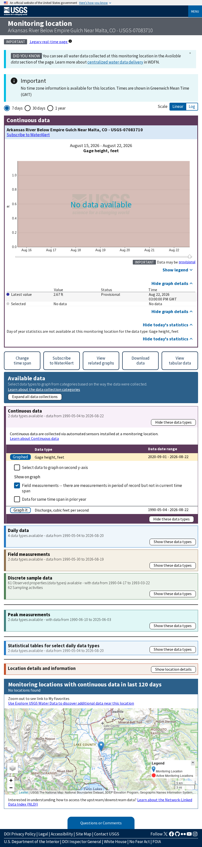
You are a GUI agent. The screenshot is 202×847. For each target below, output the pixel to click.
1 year (60, 108)
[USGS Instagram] (195, 835)
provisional (187, 262)
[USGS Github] (177, 835)
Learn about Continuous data (34, 438)
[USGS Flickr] (183, 835)
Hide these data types (173, 422)
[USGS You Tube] (189, 835)
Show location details (173, 669)
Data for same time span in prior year (54, 499)
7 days (17, 108)
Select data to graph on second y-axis (55, 467)
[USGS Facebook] (171, 835)
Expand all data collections (35, 396)
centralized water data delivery (115, 62)
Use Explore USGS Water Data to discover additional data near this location (71, 703)
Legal (43, 834)
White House (115, 841)
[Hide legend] (193, 763)
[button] (101, 746)
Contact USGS (106, 834)
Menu (195, 11)
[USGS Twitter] (165, 835)
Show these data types (173, 541)
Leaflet (23, 792)
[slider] (189, 256)
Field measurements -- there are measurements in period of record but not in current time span (102, 488)
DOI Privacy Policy (20, 834)
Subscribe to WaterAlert (28, 135)
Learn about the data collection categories (44, 389)
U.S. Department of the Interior (31, 841)
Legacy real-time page (48, 41)
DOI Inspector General (81, 841)
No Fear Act (139, 841)
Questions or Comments (101, 822)
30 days (39, 108)
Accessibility (62, 834)
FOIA (156, 841)
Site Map (83, 834)
